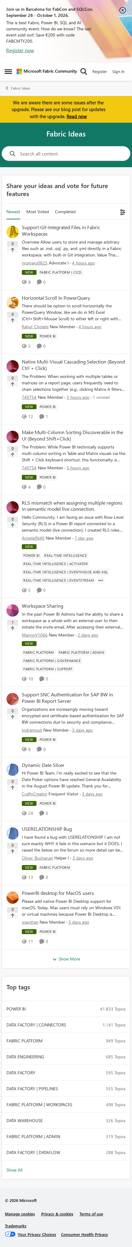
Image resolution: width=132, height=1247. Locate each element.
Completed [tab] (65, 211)
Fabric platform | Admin (33, 1136)
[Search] (83, 71)
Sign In (118, 71)
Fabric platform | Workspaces (39, 1104)
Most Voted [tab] (37, 211)
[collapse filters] (122, 211)
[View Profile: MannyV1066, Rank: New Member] (12, 610)
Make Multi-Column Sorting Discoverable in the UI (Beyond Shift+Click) (72, 435)
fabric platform (24, 1041)
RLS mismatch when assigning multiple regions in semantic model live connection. (72, 506)
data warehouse (24, 1120)
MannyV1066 (35, 635)
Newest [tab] (13, 211)
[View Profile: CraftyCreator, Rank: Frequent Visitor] (12, 770)
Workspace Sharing (42, 606)
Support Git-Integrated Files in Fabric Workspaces (61, 230)
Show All (14, 1170)
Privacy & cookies (57, 1213)
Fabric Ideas (20, 88)
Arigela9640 (33, 538)
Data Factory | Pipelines (32, 1088)
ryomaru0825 (35, 263)
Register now (20, 50)
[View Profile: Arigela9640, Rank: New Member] (12, 507)
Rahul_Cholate (35, 326)
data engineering (25, 1057)
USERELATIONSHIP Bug (47, 829)
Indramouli (32, 730)
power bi (16, 1009)
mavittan (30, 922)
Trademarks (15, 1225)
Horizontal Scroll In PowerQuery (56, 298)
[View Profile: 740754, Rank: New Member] (12, 366)
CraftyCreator (34, 794)
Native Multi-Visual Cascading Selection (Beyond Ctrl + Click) (73, 365)
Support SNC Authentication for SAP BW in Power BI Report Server (67, 697)
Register (99, 71)
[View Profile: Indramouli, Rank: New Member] (12, 699)
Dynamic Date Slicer (43, 765)
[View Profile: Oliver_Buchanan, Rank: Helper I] (12, 833)
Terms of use (91, 1213)
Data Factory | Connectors (36, 1025)
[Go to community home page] (47, 71)
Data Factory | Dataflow (33, 1152)
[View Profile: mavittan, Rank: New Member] (12, 897)
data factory (20, 1073)
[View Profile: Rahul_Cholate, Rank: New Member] (12, 302)
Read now (77, 116)
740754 (29, 397)
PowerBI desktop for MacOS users (58, 893)
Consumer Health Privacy (84, 1234)
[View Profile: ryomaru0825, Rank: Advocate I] (12, 232)
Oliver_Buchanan (37, 858)
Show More (69, 959)
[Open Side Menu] (8, 71)
